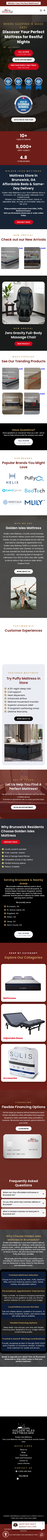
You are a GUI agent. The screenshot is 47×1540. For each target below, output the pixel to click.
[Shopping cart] (41, 10)
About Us (23, 1450)
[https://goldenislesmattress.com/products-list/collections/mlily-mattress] (35, 502)
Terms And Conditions (19, 1518)
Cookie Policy (26, 1516)
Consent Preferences (11, 1516)
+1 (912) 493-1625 (24, 1471)
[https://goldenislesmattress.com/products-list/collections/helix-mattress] (12, 478)
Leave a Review (23, 1463)
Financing (23, 1455)
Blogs (23, 1452)
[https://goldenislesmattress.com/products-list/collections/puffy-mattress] (35, 478)
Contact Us (23, 1461)
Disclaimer (33, 1518)
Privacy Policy (37, 1516)
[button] (44, 10)
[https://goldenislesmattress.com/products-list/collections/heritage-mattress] (12, 502)
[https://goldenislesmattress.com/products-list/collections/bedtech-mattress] (35, 490)
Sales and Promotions (23, 1458)
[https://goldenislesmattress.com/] (7, 10)
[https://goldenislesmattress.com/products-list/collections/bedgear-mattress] (12, 490)
